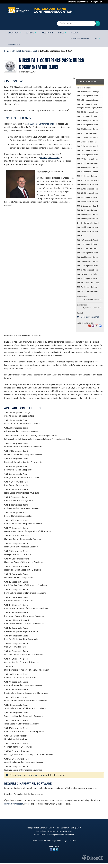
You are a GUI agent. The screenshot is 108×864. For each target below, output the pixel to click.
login (19, 775)
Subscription (46, 33)
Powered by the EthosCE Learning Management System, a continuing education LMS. (93, 857)
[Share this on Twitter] (54, 850)
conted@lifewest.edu (49, 157)
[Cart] (101, 3)
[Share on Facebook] (51, 850)
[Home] (40, 10)
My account (13, 33)
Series (61, 33)
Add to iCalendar (96, 325)
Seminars (30, 33)
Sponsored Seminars (79, 39)
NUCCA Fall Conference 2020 (24, 51)
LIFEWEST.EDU (14, 44)
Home (6, 51)
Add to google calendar (89, 326)
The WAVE (74, 33)
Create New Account (79, 2)
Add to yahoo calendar (93, 326)
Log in (95, 2)
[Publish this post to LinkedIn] (57, 850)
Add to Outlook (100, 326)
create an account (35, 775)
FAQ (96, 39)
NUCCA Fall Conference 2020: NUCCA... (56, 51)
